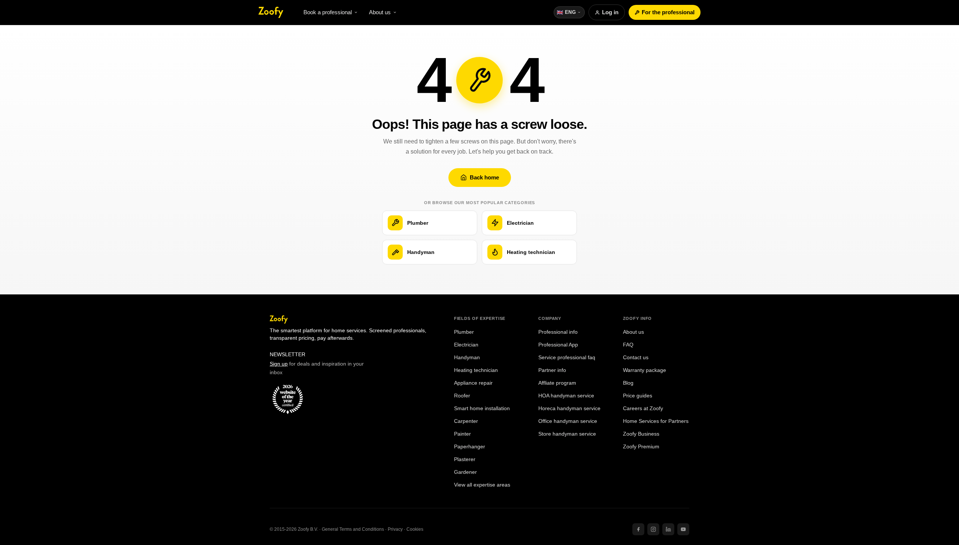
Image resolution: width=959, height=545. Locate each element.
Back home (484, 177)
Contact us (635, 357)
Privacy (395, 529)
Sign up (279, 364)
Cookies (414, 529)
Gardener (465, 472)
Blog (628, 383)
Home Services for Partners (656, 421)
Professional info (558, 332)
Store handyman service (567, 434)
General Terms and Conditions (353, 529)
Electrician (466, 345)
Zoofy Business (641, 434)
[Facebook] (638, 529)
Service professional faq (566, 357)
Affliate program (557, 383)
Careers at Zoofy (643, 408)
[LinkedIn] (668, 529)
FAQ (628, 345)
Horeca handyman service (569, 408)
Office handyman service (567, 421)
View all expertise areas (482, 485)
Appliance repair (473, 383)
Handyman (467, 357)
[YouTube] (683, 529)
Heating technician (476, 370)
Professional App (558, 345)
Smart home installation (482, 408)
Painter (462, 434)
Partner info (552, 370)
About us (633, 332)
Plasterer (464, 459)
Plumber (464, 332)
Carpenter (466, 421)
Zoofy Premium (641, 446)
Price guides (637, 396)
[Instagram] (653, 529)
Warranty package (644, 370)
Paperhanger (469, 446)
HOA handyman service (566, 396)
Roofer (462, 396)
